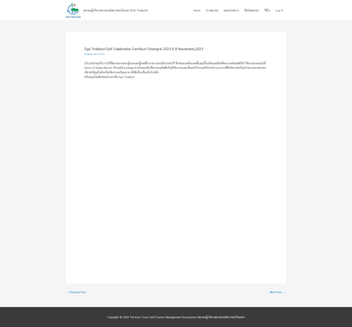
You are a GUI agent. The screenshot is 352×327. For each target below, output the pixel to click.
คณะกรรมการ (231, 10)
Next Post (278, 292)
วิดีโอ (267, 10)
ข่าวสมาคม (212, 10)
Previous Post (76, 292)
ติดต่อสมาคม (251, 10)
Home (197, 10)
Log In (279, 10)
